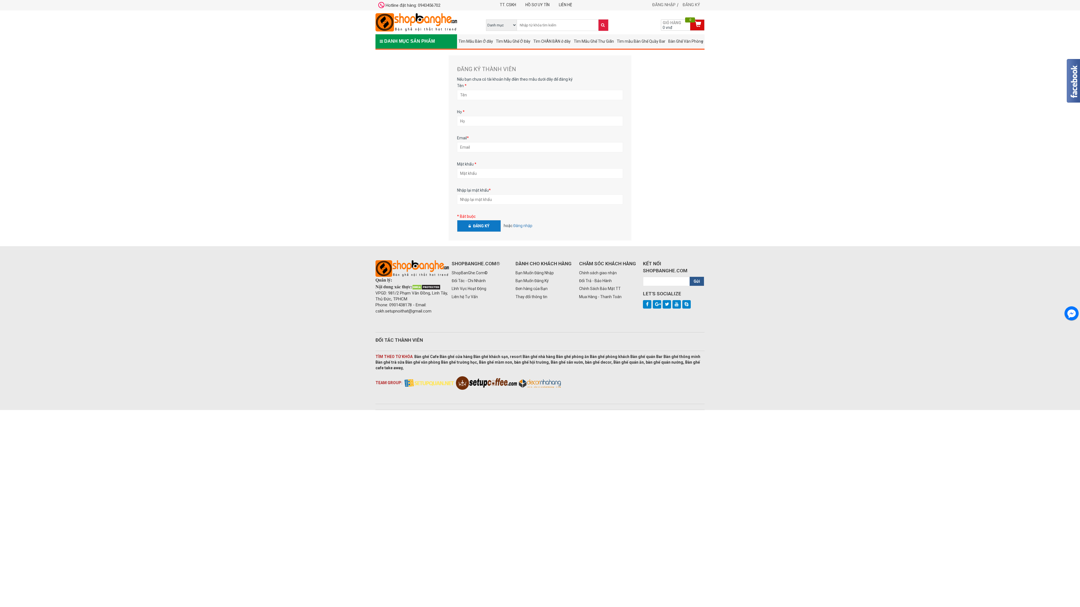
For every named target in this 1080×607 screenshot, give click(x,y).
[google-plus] (657, 304)
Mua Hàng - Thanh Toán (600, 297)
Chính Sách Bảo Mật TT (600, 288)
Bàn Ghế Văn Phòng (685, 41)
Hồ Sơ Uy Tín (537, 5)
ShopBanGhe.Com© (470, 273)
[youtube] (676, 304)
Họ (461, 112)
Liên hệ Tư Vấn (465, 297)
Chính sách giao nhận (598, 273)
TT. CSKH (508, 5)
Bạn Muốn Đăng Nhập (535, 273)
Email (463, 138)
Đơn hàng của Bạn (532, 288)
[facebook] (647, 304)
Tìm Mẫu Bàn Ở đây (475, 41)
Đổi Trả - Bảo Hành (595, 280)
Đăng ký (691, 4)
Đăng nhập (664, 4)
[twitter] (667, 304)
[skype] (686, 304)
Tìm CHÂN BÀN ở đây (552, 41)
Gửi (697, 281)
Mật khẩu (466, 164)
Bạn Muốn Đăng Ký (532, 280)
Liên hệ (565, 5)
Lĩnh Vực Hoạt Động (469, 288)
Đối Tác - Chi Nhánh (469, 280)
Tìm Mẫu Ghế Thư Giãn (594, 41)
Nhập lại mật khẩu (474, 190)
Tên (462, 85)
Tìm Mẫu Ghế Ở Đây (513, 41)
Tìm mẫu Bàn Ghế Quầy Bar (641, 41)
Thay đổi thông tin (531, 297)
